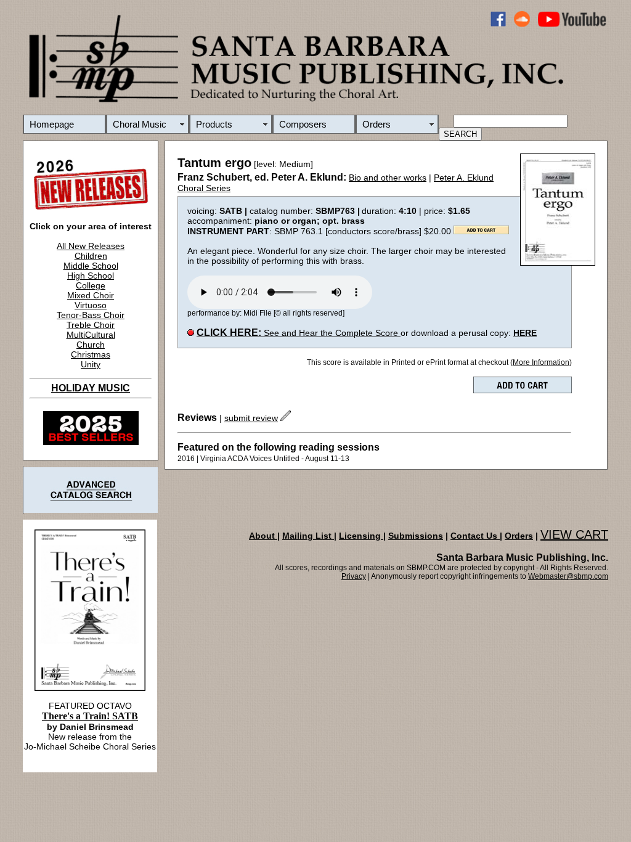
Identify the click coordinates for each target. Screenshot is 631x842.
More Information (541, 362)
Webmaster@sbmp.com (568, 576)
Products (214, 124)
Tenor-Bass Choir (90, 315)
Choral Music (139, 124)
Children (91, 256)
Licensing (361, 536)
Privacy (353, 576)
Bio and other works (387, 177)
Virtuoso (91, 305)
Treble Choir (91, 325)
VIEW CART (574, 534)
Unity (90, 364)
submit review (251, 418)
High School (90, 275)
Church (90, 344)
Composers (303, 124)
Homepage (52, 124)
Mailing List (308, 536)
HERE (525, 333)
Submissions (415, 536)
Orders (376, 124)
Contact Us (475, 536)
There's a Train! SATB (90, 716)
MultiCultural (91, 335)
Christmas (90, 354)
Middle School (90, 266)
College (90, 285)
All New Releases (90, 246)
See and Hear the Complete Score (299, 333)
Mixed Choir (90, 295)
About (263, 536)
